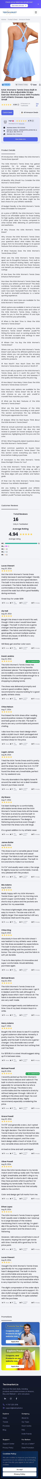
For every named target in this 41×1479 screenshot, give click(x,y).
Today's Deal (12, 19)
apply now (15, 1342)
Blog (4, 1430)
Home (3, 19)
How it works (26, 1426)
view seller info (20, 139)
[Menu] (35, 12)
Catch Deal (7, 112)
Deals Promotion (28, 1448)
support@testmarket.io (14, 1408)
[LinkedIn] (5, 1398)
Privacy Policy (8, 1448)
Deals (5, 1418)
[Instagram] (10, 1398)
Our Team (25, 1422)
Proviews (6, 1426)
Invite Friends (27, 1434)
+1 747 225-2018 (12, 1405)
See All (37, 105)
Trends (5, 1422)
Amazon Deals (24, 19)
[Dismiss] (38, 4)
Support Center (8, 1444)
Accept (20, 1469)
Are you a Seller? (28, 1444)
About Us (25, 1418)
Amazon (21, 124)
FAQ (23, 1430)
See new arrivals (18, 5)
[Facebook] (16, 1398)
